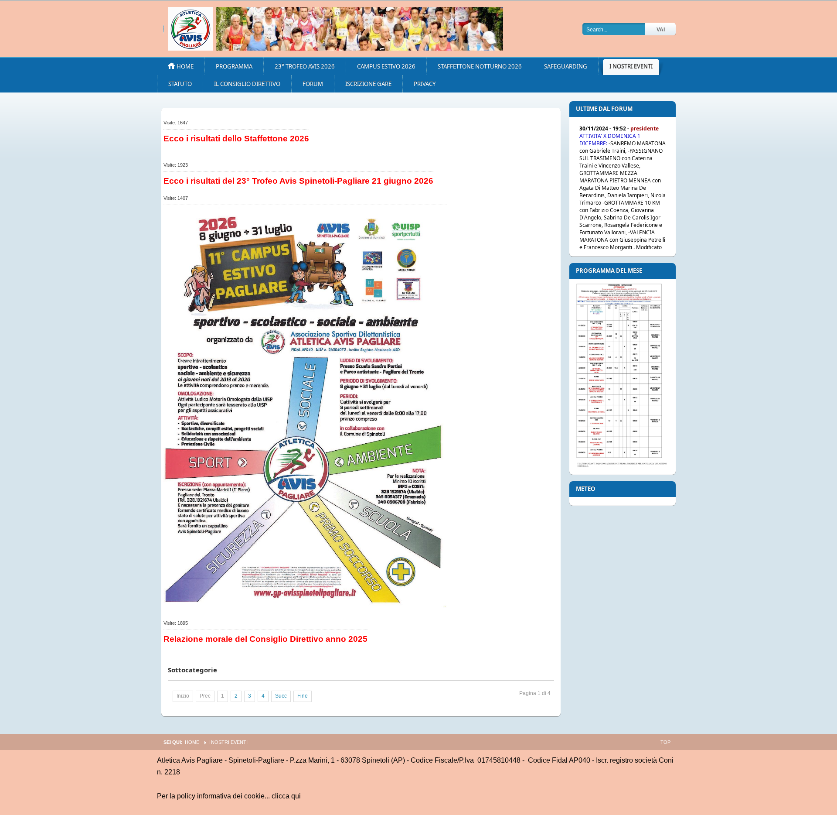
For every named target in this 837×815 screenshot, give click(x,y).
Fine (302, 696)
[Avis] (359, 29)
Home (192, 742)
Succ (281, 696)
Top (665, 742)
